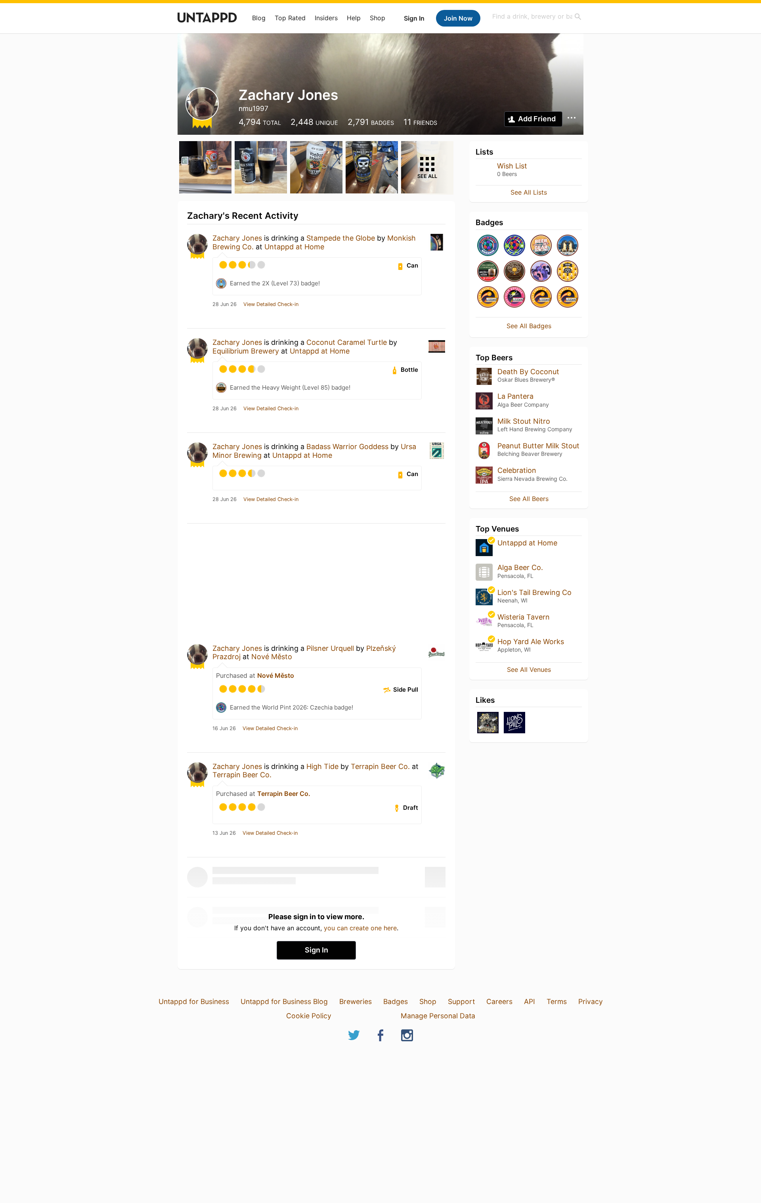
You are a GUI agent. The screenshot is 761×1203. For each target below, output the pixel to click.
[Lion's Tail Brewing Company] (514, 723)
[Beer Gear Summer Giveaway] (541, 246)
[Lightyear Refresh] (514, 297)
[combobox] (537, 16)
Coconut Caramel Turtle (346, 342)
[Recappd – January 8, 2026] (567, 297)
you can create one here (360, 928)
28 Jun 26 (224, 304)
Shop (377, 18)
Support (461, 1001)
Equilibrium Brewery (245, 351)
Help (354, 18)
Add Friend (537, 119)
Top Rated (290, 18)
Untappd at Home (294, 247)
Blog (259, 18)
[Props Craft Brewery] (488, 723)
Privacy (590, 1001)
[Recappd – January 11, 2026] (541, 297)
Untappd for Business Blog (284, 1001)
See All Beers (529, 499)
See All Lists (529, 192)
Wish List (512, 166)
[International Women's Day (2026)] (541, 272)
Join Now (458, 18)
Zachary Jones (237, 238)
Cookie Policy (308, 1016)
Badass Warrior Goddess (347, 446)
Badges (395, 1001)
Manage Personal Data (438, 1016)
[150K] (567, 272)
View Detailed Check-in (270, 304)
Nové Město (271, 656)
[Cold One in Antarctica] (567, 246)
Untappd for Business (194, 1001)
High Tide (322, 766)
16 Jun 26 (224, 728)
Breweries (355, 1001)
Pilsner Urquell (330, 648)
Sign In (414, 18)
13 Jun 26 (224, 833)
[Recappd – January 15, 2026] (488, 297)
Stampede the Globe (340, 238)
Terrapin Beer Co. (380, 766)
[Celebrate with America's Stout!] (488, 272)
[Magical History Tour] (514, 272)
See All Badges (529, 326)
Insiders (326, 18)
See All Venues (529, 669)
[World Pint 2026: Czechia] (488, 246)
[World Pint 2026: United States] (514, 246)
